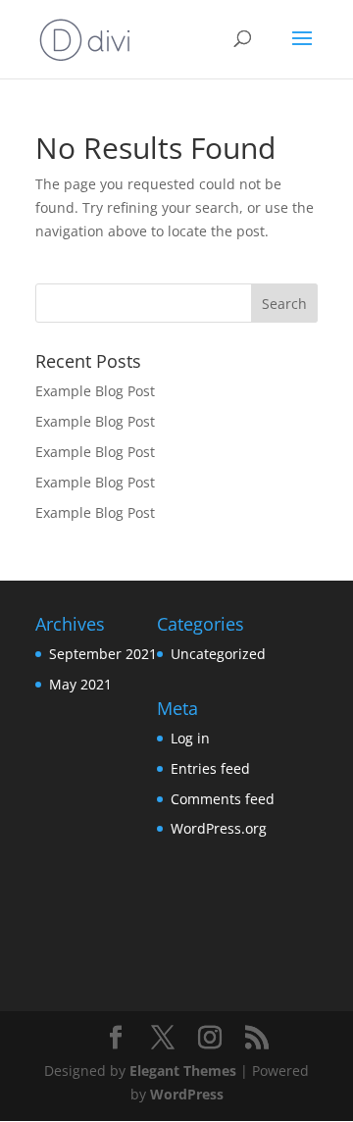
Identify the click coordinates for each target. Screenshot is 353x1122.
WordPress (187, 1094)
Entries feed (210, 768)
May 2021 (80, 684)
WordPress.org (219, 828)
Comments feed (223, 799)
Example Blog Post (95, 391)
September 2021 (103, 653)
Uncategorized (218, 653)
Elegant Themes (182, 1070)
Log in (190, 738)
